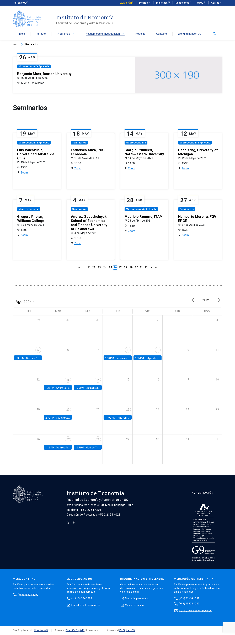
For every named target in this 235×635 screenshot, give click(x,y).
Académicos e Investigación (105, 33)
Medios (145, 2)
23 (99, 267)
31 (141, 267)
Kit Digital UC (126, 630)
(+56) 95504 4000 (28, 594)
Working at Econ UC (189, 33)
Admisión (126, 2)
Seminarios (79, 142)
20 (68, 409)
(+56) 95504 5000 (81, 598)
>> (155, 267)
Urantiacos (40, 630)
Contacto (161, 33)
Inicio (21, 33)
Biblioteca (162, 2)
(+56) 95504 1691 (189, 598)
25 (110, 267)
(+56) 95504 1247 (189, 603)
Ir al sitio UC (19, 2)
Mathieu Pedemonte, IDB (69, 447)
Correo (216, 2)
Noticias (140, 33)
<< (79, 267)
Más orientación (134, 605)
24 (104, 267)
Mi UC (200, 2)
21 (88, 267)
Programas (66, 33)
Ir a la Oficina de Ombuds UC (195, 610)
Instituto (41, 33)
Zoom (24, 172)
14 (97, 379)
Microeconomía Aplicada (34, 66)
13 (68, 379)
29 (130, 267)
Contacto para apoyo (137, 598)
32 (146, 267)
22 (93, 267)
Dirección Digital (74, 630)
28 (125, 267)
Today (206, 300)
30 (136, 267)
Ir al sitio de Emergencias (85, 605)
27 (119, 267)
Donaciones (182, 2)
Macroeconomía (136, 142)
